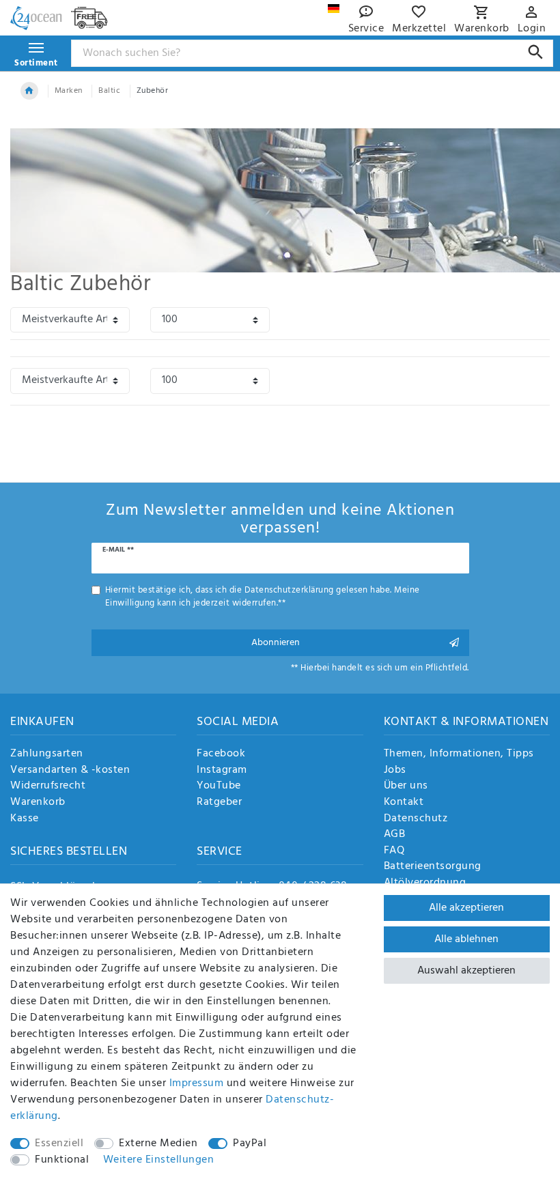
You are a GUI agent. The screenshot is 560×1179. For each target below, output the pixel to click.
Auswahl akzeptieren (466, 971)
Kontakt (404, 803)
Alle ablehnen (466, 939)
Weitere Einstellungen (158, 1160)
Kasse (24, 819)
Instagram (222, 771)
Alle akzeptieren (466, 908)
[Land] (334, 8)
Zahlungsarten (46, 754)
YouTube (219, 786)
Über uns (406, 786)
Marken (69, 91)
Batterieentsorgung (432, 867)
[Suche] (535, 52)
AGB (395, 835)
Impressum (196, 1083)
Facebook (221, 754)
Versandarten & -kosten (70, 771)
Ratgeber (219, 803)
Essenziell (59, 1143)
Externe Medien (158, 1143)
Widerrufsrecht (47, 786)
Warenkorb (38, 803)
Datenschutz (416, 819)
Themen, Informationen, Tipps (459, 754)
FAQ (394, 851)
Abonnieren (275, 643)
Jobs (395, 771)
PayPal (249, 1143)
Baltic (109, 91)
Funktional (62, 1160)
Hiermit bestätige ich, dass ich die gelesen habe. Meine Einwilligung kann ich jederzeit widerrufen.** (262, 597)
